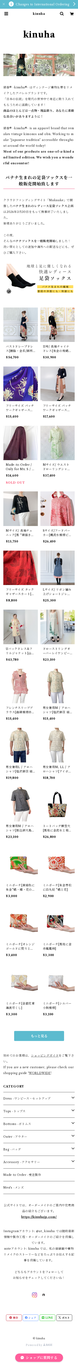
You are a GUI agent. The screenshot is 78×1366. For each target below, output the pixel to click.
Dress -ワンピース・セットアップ (27, 1098)
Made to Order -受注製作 (22, 1175)
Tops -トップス (14, 1111)
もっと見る (39, 1036)
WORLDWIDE (40, 1073)
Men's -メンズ (13, 1187)
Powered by (34, 1345)
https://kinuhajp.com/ (39, 1217)
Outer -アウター (15, 1137)
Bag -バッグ (12, 1149)
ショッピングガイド (45, 1055)
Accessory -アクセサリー (21, 1162)
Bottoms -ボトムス (17, 1124)
